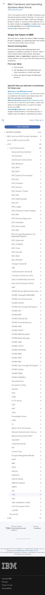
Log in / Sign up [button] (36, 120)
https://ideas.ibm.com (35, 100)
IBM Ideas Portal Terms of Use (28, 550)
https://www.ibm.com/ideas (18, 93)
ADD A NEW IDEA (23, 127)
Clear (39, 132)
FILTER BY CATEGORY (13, 132)
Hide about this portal (15, 10)
